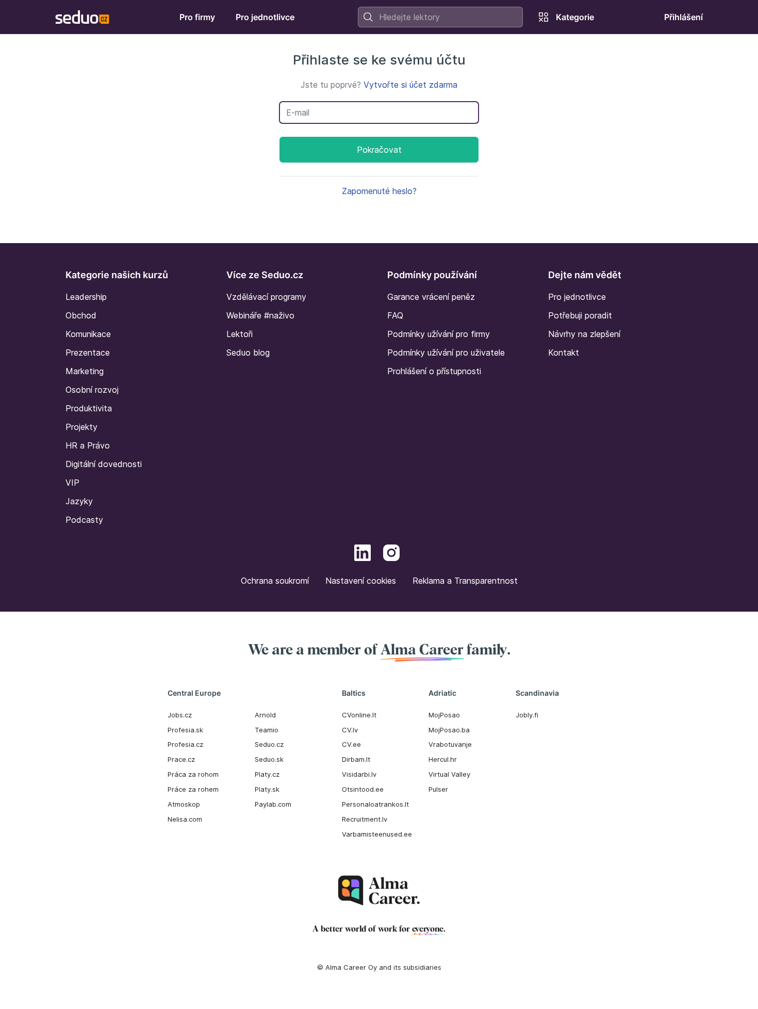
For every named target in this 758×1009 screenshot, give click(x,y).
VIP (72, 482)
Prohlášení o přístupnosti (434, 371)
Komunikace (88, 334)
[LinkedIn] (362, 554)
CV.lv (350, 730)
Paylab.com (273, 804)
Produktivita (88, 408)
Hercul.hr (443, 759)
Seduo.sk (269, 759)
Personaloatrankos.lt (375, 804)
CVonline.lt (359, 715)
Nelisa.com (185, 819)
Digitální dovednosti (103, 464)
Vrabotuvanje (450, 744)
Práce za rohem (193, 789)
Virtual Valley (449, 774)
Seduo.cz (269, 744)
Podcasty (84, 520)
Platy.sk (267, 789)
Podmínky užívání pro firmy (438, 334)
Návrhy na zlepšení (584, 334)
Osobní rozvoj (92, 390)
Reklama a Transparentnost (465, 580)
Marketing (84, 371)
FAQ (395, 315)
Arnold (265, 715)
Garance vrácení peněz (431, 297)
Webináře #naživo (260, 315)
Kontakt (563, 352)
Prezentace (87, 352)
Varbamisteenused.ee (377, 834)
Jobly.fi (527, 715)
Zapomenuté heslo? (379, 191)
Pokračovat (379, 150)
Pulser (438, 789)
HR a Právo (87, 445)
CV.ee (351, 744)
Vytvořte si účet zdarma (410, 84)
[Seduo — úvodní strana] (82, 17)
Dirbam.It (356, 759)
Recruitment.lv (364, 819)
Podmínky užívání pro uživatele (446, 352)
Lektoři (239, 334)
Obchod (80, 315)
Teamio (266, 730)
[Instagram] (391, 554)
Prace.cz (181, 759)
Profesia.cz (185, 744)
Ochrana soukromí (275, 580)
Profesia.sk (185, 730)
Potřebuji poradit (580, 315)
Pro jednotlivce (577, 297)
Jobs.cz (180, 715)
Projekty (81, 427)
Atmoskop (184, 804)
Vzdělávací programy (266, 297)
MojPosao (444, 715)
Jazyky (79, 501)
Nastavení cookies (360, 580)
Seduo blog (248, 352)
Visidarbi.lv (359, 774)
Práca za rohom (193, 774)
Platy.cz (267, 774)
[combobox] (440, 17)
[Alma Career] (379, 891)
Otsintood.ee (363, 789)
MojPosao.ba (449, 730)
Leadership (86, 297)
